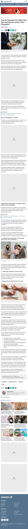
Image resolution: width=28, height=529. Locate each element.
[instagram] (7, 520)
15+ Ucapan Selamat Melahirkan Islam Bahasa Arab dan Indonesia (19, 412)
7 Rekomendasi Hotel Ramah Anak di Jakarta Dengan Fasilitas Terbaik (19, 439)
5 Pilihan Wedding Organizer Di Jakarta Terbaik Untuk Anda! (7, 426)
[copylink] (16, 30)
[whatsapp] (11, 30)
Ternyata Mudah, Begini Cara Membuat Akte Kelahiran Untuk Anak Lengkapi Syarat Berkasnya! (7, 413)
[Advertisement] (14, 85)
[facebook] (6, 30)
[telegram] (13, 30)
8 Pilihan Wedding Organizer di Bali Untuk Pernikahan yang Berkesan (12, 114)
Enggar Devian (4, 26)
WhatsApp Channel (19, 377)
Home (2, 17)
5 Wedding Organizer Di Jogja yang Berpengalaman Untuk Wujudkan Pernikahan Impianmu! (20, 426)
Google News (16, 376)
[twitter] (9, 30)
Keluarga (7, 17)
